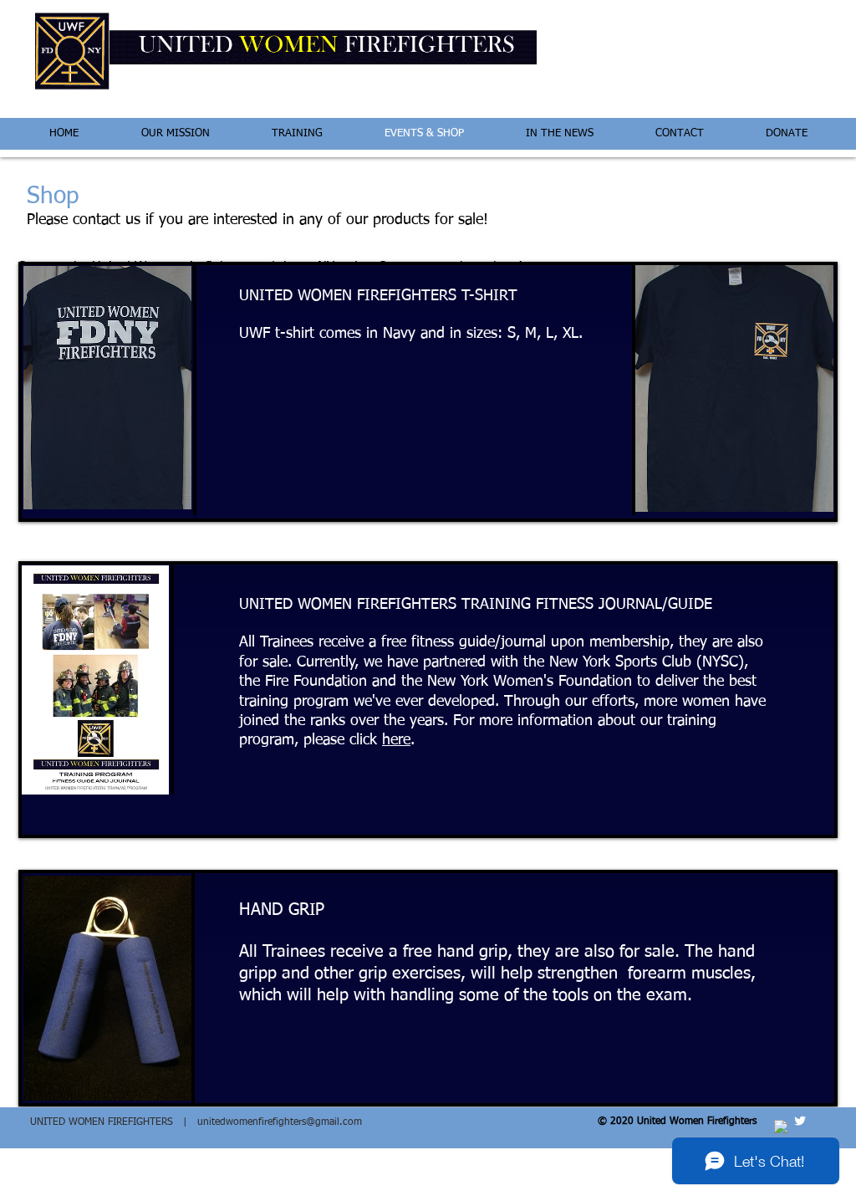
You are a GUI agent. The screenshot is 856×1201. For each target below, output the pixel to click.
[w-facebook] (780, 1126)
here (396, 740)
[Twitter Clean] (800, 1120)
